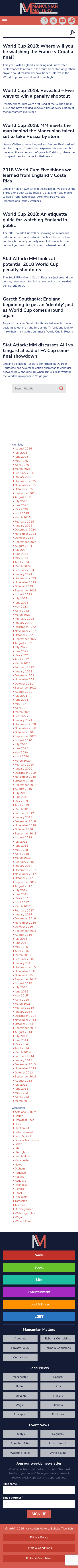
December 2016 (25, 919)
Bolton (19, 1116)
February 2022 (24, 667)
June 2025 (21, 505)
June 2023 (21, 603)
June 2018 (21, 846)
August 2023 (23, 594)
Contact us (20, 1357)
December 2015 (25, 967)
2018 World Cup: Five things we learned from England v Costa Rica (37, 175)
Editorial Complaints (58, 1339)
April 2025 (22, 513)
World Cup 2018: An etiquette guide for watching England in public (35, 219)
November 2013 (25, 1068)
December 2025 (25, 481)
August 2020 (23, 740)
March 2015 (23, 1004)
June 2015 (21, 992)
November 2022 (25, 631)
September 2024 (26, 542)
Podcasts (20, 1173)
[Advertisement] (39, 418)
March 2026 (23, 469)
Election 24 (22, 1128)
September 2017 (26, 882)
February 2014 (24, 1056)
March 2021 (23, 712)
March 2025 (23, 517)
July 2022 (21, 647)
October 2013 (24, 1073)
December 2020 (25, 724)
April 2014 (22, 1048)
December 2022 (25, 627)
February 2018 (24, 862)
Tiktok (71, 21)
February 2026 (24, 473)
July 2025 (21, 501)
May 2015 (21, 996)
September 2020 (26, 736)
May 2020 (21, 753)
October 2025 (24, 489)
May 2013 (21, 1093)
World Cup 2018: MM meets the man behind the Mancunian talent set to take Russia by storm (38, 131)
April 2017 (22, 902)
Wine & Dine (23, 1221)
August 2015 (23, 983)
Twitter (53, 21)
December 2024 (25, 530)
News (18, 1165)
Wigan (19, 1217)
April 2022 (22, 659)
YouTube (62, 21)
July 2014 (21, 1036)
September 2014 (26, 1028)
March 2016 (23, 955)
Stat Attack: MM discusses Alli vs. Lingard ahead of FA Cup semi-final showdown (38, 350)
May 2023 (21, 607)
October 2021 (24, 684)
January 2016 (23, 963)
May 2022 (21, 655)
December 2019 (25, 773)
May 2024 (21, 558)
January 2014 (23, 1060)
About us (20, 1339)
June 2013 (21, 1089)
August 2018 (23, 838)
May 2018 (21, 850)
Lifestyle (20, 1152)
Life (17, 1148)
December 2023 (25, 578)
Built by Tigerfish (62, 1529)
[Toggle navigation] (4, 20)
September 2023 (26, 591)
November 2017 (25, 874)
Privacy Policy (20, 1348)
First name (10, 1483)
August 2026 (23, 449)
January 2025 (23, 526)
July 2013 (21, 1085)
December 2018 (25, 821)
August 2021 (23, 692)
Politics (19, 1177)
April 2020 (22, 757)
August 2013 (23, 1081)
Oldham (20, 1169)
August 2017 (23, 886)
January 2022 (23, 672)
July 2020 (21, 744)
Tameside (21, 1201)
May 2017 (21, 898)
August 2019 (23, 789)
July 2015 (21, 987)
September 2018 (26, 834)
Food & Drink (23, 1136)
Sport (18, 1193)
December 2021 (25, 676)
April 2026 (22, 465)
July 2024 (21, 550)
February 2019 (24, 813)
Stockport (21, 1197)
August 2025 (23, 497)
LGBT (18, 1144)
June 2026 (21, 457)
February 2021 (24, 716)
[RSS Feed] (72, 32)
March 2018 (23, 858)
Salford (19, 1189)
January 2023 (23, 623)
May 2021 (21, 704)
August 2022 (23, 643)
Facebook (44, 21)
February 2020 (24, 765)
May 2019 (21, 801)
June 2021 (21, 700)
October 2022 (24, 635)
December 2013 (25, 1064)
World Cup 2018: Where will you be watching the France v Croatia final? (38, 51)
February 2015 (24, 1008)
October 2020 (24, 732)
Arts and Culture (25, 1112)
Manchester (22, 1160)
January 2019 (23, 817)
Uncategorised (24, 1209)
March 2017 (23, 906)
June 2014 (21, 1040)
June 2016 (21, 943)
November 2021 (25, 679)
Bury (18, 1124)
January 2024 (23, 574)
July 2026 (21, 453)
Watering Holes (25, 1213)
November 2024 (25, 534)
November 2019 (25, 777)
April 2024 (22, 562)
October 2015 (24, 975)
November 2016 (25, 923)
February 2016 (24, 959)
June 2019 (21, 797)
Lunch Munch (23, 1156)
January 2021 (23, 720)
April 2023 (22, 611)
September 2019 (26, 785)
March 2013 (23, 1101)
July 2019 (21, 793)
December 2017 (25, 870)
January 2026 (23, 477)
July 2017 (21, 890)
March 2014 (23, 1052)
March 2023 (23, 615)
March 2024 (23, 566)
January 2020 (23, 769)
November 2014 (25, 1020)
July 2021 (21, 696)
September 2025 (26, 493)
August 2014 (23, 1032)
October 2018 (24, 829)
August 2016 (23, 935)
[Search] (61, 388)
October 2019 (24, 781)
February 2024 (24, 570)
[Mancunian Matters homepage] (39, 8)
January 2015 (23, 1012)
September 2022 (26, 639)
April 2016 (22, 951)
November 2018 (25, 825)
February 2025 (24, 522)
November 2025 (25, 485)
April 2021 (22, 708)
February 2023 (24, 619)
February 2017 (24, 911)
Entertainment (24, 1132)
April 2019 (22, 805)
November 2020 (25, 728)
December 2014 (25, 1016)
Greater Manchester (27, 1140)
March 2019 (23, 809)
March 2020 (23, 761)
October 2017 (24, 878)
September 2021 (26, 688)
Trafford (20, 1205)
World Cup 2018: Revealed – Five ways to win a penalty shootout (38, 93)
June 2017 (21, 894)
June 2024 (21, 554)
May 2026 (21, 461)
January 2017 (23, 915)
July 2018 (21, 842)
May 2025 (21, 509)
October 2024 (24, 538)
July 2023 (21, 598)
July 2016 (21, 939)
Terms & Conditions (58, 1348)
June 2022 (21, 651)
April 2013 (22, 1097)
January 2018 (23, 866)
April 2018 (22, 854)
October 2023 (24, 586)
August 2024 (23, 546)
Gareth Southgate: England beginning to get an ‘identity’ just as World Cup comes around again (38, 307)
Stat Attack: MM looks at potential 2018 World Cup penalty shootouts (30, 264)
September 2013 (26, 1077)
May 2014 (21, 1044)
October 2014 (24, 1024)
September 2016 (26, 931)
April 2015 (22, 1000)
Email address (13, 1497)
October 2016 (24, 927)
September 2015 (26, 979)
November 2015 (25, 971)
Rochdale (21, 1185)
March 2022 (23, 663)
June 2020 (21, 748)
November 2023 (25, 582)
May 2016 (21, 947)
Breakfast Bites (24, 1120)
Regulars (20, 1181)
